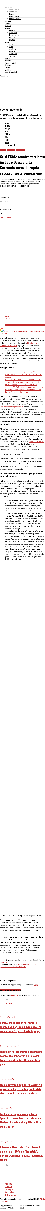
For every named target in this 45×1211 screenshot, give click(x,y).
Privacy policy (9, 1189)
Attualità (8, 61)
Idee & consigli (11, 72)
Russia (12, 37)
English (7, 70)
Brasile (12, 51)
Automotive (13, 12)
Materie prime (15, 19)
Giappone (13, 54)
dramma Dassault (36, 441)
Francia (12, 30)
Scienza (8, 65)
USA (11, 44)
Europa (7, 28)
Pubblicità (8, 1183)
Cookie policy (9, 1192)
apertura (24, 964)
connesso (14, 995)
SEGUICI (3, 962)
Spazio (7, 58)
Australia (12, 49)
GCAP (23, 967)
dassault (13, 967)
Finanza (12, 14)
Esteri (7, 42)
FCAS (19, 967)
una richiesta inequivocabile (11, 406)
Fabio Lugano (5, 218)
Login (36, 985)
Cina (11, 47)
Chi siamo (8, 1186)
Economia (8, 7)
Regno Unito (14, 35)
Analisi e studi (10, 63)
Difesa (7, 23)
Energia (8, 21)
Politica (8, 26)
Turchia (12, 56)
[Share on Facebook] (25, 306)
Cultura (7, 67)
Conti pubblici (14, 9)
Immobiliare (14, 16)
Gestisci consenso (11, 1195)
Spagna (12, 40)
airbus (18, 964)
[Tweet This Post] (25, 308)
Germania (13, 33)
